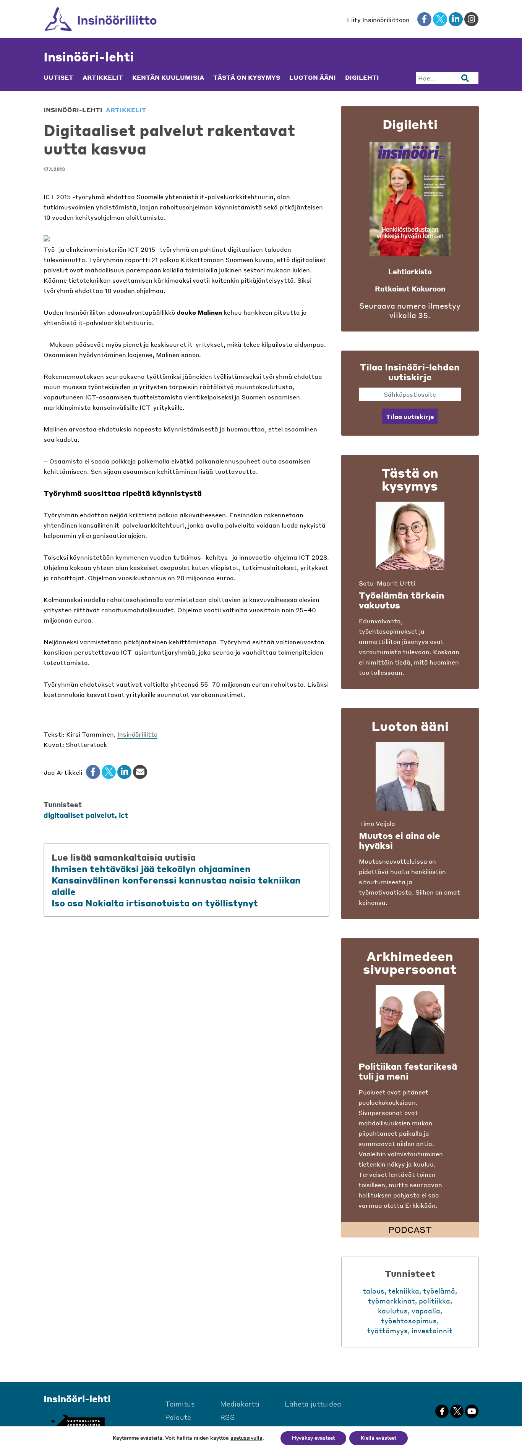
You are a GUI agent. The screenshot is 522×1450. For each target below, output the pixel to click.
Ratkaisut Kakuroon (410, 288)
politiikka (434, 1300)
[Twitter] (109, 772)
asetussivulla (246, 1438)
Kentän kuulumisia (168, 77)
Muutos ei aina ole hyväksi (399, 840)
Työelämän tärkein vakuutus (401, 600)
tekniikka (403, 1290)
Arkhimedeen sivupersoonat (410, 962)
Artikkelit (103, 77)
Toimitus (180, 1403)
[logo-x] (440, 19)
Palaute (178, 1417)
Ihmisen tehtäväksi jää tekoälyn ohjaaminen (151, 868)
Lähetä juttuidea (313, 1403)
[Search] (465, 78)
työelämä (439, 1290)
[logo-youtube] (471, 1411)
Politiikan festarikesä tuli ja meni (407, 1071)
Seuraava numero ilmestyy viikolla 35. (409, 310)
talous (373, 1290)
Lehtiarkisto (410, 271)
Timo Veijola (377, 823)
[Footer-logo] (77, 1422)
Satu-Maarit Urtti (387, 583)
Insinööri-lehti (89, 57)
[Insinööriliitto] (101, 19)
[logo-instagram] (471, 19)
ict (123, 815)
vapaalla (426, 1310)
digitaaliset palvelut (79, 815)
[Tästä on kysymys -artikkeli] (410, 536)
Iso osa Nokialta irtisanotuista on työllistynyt (155, 903)
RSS (227, 1417)
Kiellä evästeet (378, 1438)
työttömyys (387, 1330)
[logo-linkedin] (456, 19)
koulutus (393, 1310)
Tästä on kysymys (246, 77)
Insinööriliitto (137, 734)
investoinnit (432, 1330)
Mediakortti (239, 1403)
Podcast (410, 1229)
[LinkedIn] (124, 772)
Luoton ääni (312, 77)
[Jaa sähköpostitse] (140, 772)
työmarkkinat (391, 1300)
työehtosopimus (409, 1320)
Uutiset (58, 77)
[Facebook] (93, 772)
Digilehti (362, 77)
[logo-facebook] (424, 19)
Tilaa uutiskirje (410, 416)
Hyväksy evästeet (313, 1438)
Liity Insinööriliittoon (378, 20)
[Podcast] (410, 1019)
